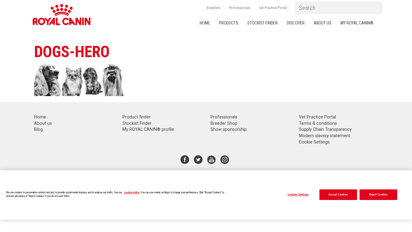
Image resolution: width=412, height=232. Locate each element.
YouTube (211, 159)
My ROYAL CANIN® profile (148, 129)
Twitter (198, 159)
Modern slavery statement (324, 135)
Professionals (239, 7)
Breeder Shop (224, 123)
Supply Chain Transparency (325, 129)
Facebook (185, 159)
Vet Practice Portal (273, 7)
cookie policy (132, 192)
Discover (296, 23)
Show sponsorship (229, 129)
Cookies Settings (298, 194)
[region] (206, 195)
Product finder (136, 117)
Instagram (225, 159)
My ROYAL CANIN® (357, 23)
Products (228, 23)
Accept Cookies (338, 194)
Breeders (213, 7)
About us (322, 23)
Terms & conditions (318, 123)
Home (205, 23)
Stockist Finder (262, 23)
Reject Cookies (378, 194)
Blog (38, 129)
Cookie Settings (314, 142)
